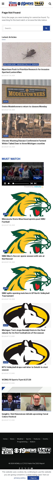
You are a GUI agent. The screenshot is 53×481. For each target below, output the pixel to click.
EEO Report (40, 463)
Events (45, 439)
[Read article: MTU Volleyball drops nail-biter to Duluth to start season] (26, 352)
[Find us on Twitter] (25, 468)
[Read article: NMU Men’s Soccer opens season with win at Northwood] (26, 241)
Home (5, 439)
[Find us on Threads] (22, 468)
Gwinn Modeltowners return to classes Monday (24, 106)
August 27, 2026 (9, 336)
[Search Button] (50, 3)
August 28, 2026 (9, 75)
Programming (22, 442)
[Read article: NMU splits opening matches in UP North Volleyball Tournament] (26, 278)
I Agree (33, 478)
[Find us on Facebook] (19, 468)
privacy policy (19, 478)
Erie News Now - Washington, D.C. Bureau (21, 64)
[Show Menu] (3, 3)
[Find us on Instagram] (28, 468)
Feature (7, 409)
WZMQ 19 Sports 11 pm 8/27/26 (16, 379)
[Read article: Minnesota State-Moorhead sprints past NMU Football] (26, 204)
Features (37, 439)
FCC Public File (29, 463)
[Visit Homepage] (26, 3)
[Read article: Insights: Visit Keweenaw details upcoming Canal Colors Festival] (26, 399)
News (6, 101)
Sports (28, 439)
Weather (20, 439)
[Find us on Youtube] (32, 468)
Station (32, 442)
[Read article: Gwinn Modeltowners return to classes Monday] (26, 91)
